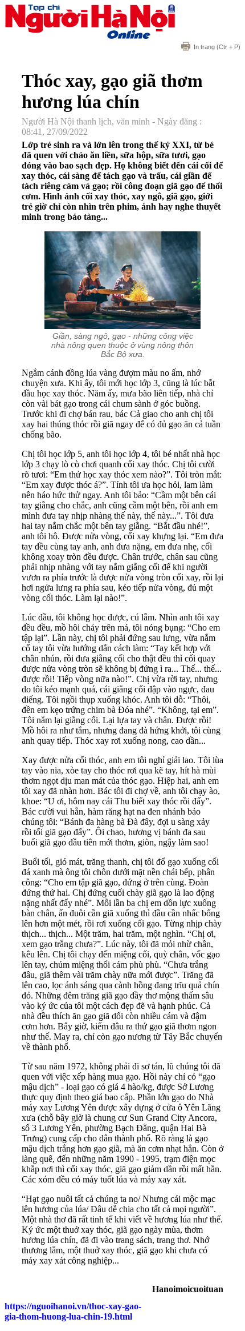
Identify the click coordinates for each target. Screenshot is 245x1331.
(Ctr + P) (217, 46)
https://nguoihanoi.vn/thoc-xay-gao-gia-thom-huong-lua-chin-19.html (73, 1311)
